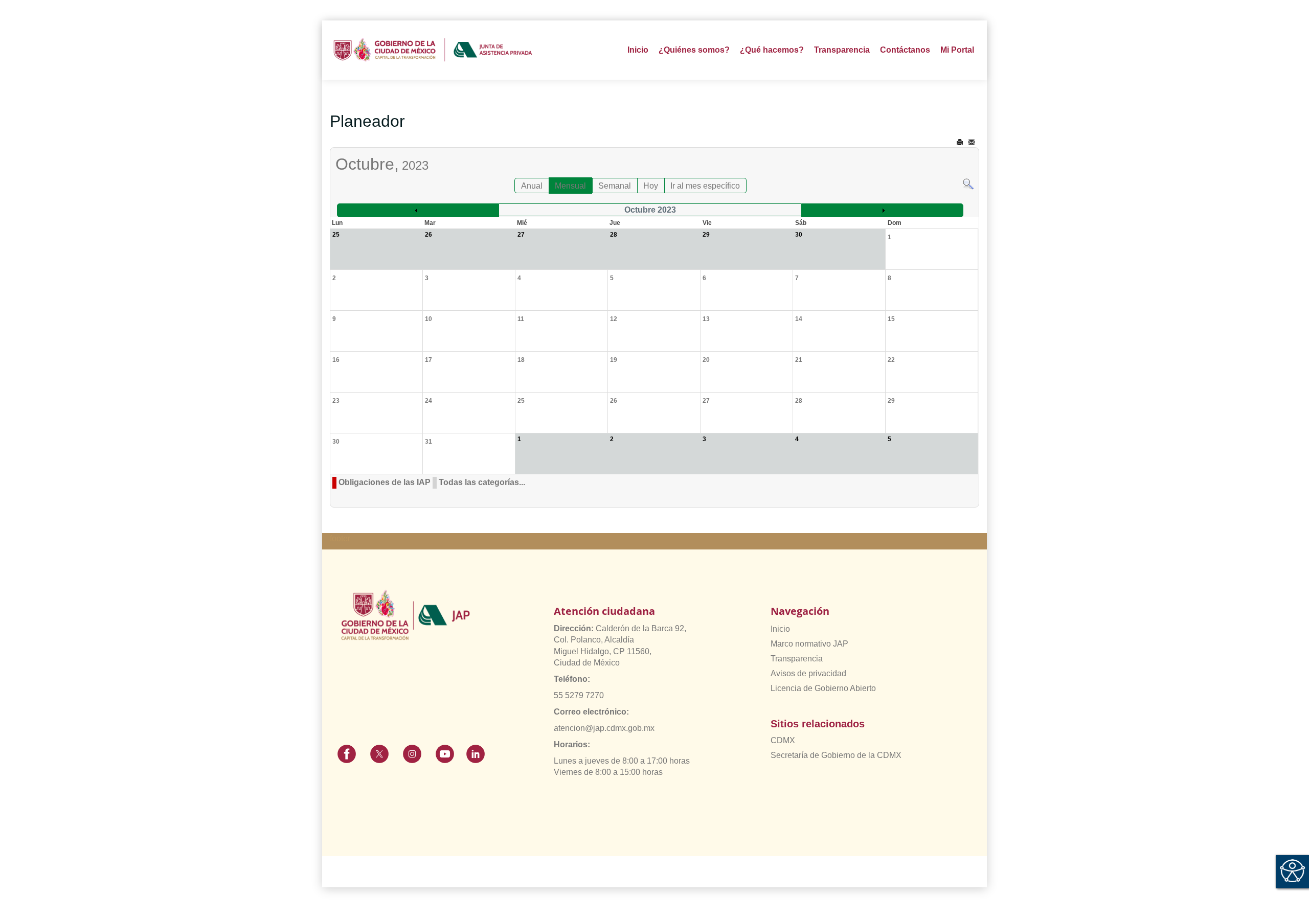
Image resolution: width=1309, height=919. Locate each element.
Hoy (650, 185)
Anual (532, 185)
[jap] (433, 50)
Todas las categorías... (482, 482)
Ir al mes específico (705, 185)
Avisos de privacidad (808, 673)
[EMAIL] (971, 142)
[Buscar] (968, 183)
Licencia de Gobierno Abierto (823, 688)
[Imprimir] (960, 142)
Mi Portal (957, 49)
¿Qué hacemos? (772, 49)
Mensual (570, 185)
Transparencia (797, 658)
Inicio (637, 49)
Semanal (614, 185)
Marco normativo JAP (809, 643)
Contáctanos (905, 49)
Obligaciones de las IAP (384, 482)
